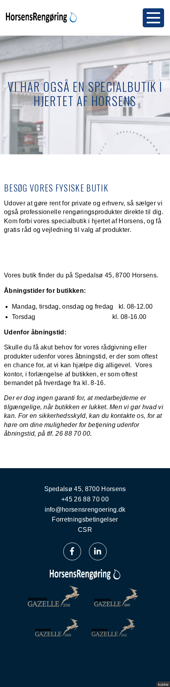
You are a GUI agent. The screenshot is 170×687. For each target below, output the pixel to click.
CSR (85, 529)
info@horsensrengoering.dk (85, 509)
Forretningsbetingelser (85, 519)
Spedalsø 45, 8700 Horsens (85, 489)
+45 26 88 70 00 (85, 499)
